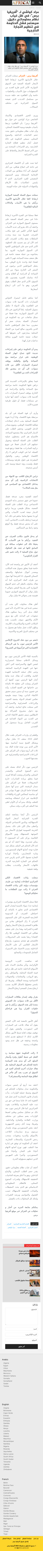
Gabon (6, 1508)
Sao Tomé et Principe (11, 1526)
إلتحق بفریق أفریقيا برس (20, 1542)
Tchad (5, 1531)
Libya (5, 1368)
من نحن (36, 1539)
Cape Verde (8, 1413)
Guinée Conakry (9, 1513)
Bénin (5, 1483)
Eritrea (6, 1416)
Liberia (6, 1434)
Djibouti (6, 1506)
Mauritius (7, 1439)
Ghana (5, 1426)
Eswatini (6, 1418)
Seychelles (7, 1451)
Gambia (6, 1423)
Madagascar (8, 1519)
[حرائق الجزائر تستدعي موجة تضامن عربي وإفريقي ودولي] (35, 1253)
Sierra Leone (8, 1454)
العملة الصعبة (22, 1227)
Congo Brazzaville (10, 1498)
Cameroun (7, 1490)
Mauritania (7, 1371)
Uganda (6, 1464)
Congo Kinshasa (9, 1501)
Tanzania (6, 1462)
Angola (6, 1408)
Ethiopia (6, 1421)
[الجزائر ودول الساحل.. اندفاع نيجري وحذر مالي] (35, 1273)
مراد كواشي (11, 1227)
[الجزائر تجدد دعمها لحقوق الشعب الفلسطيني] (35, 1283)
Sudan (5, 1384)
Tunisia (6, 1386)
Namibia (6, 1444)
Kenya (5, 1428)
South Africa (8, 1457)
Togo (5, 1534)
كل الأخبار (31, 8)
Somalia (6, 1378)
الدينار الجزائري (32, 1227)
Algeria (6, 1363)
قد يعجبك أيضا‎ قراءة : (32, 1245)
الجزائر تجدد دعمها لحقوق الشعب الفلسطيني (27, 1281)
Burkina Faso (8, 1485)
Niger (5, 1524)
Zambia (6, 1467)
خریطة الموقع (7, 1539)
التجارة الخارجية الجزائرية (21, 1224)
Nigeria (6, 1446)
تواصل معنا (16, 1539)
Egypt (5, 1366)
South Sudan (8, 1459)
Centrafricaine (9, 1493)
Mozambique (8, 1441)
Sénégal (6, 1529)
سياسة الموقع (27, 1539)
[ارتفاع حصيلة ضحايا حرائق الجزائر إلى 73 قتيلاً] (35, 1263)
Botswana (7, 1410)
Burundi (6, 1488)
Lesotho (6, 1431)
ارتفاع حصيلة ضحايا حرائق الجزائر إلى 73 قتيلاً (28, 1262)
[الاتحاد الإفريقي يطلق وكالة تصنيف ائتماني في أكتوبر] (35, 1292)
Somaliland (7, 1381)
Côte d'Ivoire (8, 1503)
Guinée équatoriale (10, 1516)
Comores (7, 1496)
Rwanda (6, 1449)
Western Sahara (9, 1376)
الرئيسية (38, 8)
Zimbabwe (7, 1469)
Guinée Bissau (8, 1511)
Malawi (6, 1436)
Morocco (7, 1373)
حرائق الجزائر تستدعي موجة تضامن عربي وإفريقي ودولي (29, 1252)
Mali (5, 1521)
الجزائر (9, 1224)
